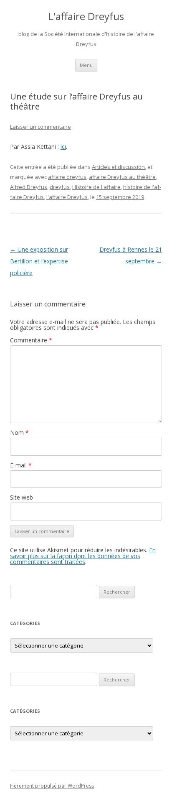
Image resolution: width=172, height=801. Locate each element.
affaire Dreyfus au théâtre (122, 177)
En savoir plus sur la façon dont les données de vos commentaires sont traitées (83, 556)
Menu (86, 65)
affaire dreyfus (67, 177)
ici (63, 147)
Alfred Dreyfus (28, 187)
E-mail (21, 465)
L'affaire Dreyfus (86, 16)
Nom (19, 432)
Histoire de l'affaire (96, 187)
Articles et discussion (118, 167)
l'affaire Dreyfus (67, 197)
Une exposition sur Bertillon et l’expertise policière (39, 261)
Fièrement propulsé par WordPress (52, 785)
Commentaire (31, 340)
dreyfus (60, 187)
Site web (21, 497)
